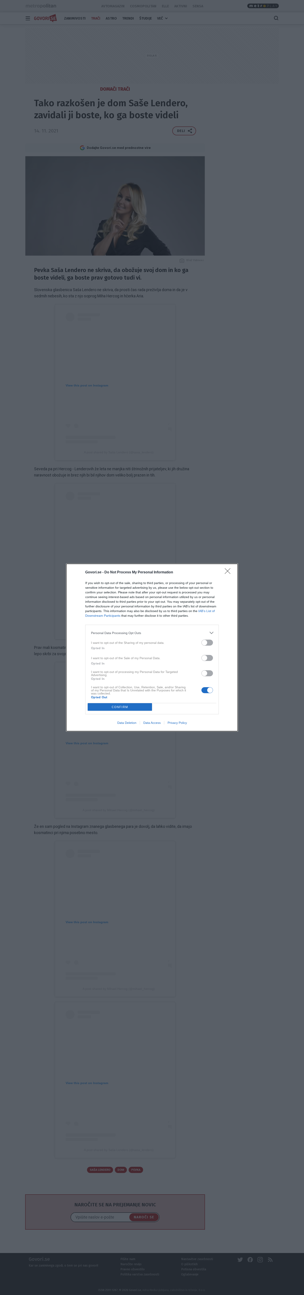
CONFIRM (120, 707)
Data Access (152, 723)
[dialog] (152, 647)
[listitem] (152, 632)
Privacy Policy (177, 723)
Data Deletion (126, 723)
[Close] (229, 572)
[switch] (207, 643)
